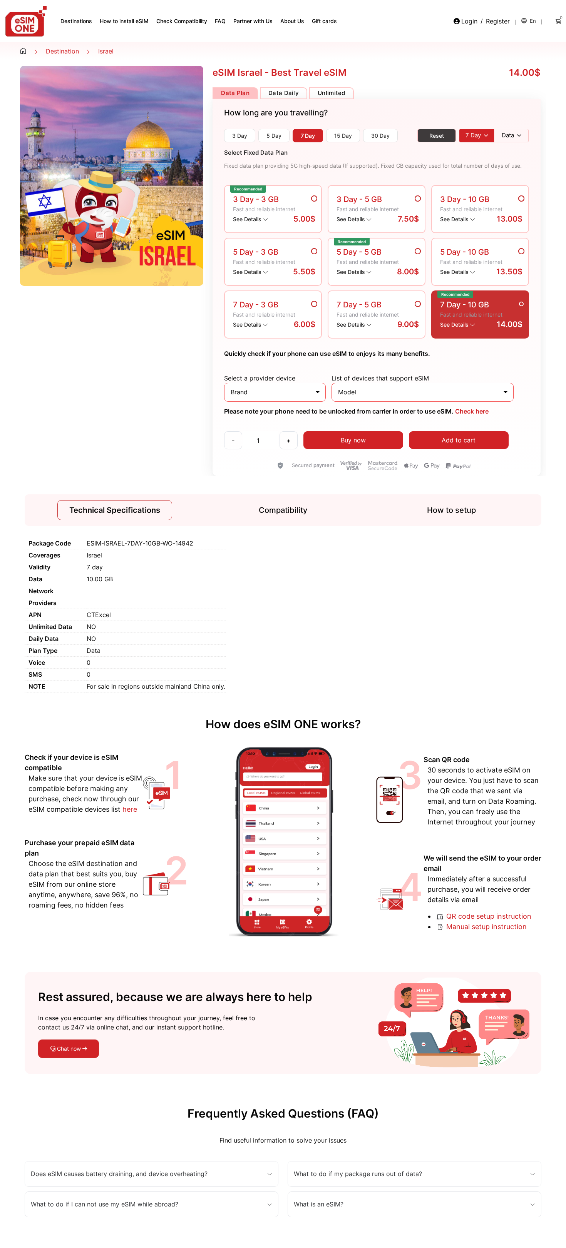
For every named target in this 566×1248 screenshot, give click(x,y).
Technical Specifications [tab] (114, 510)
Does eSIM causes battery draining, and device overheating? (119, 1174)
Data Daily (283, 93)
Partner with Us (253, 21)
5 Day (273, 135)
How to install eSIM (124, 21)
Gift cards (324, 21)
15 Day (343, 135)
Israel (106, 51)
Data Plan (235, 93)
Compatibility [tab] (283, 510)
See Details (248, 219)
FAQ (220, 21)
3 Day (239, 135)
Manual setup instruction (485, 927)
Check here (471, 411)
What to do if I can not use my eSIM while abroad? (104, 1204)
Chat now (68, 1048)
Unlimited (331, 93)
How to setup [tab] (451, 510)
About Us (292, 21)
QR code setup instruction (487, 916)
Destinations (76, 21)
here (129, 809)
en (532, 21)
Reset (436, 135)
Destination (62, 51)
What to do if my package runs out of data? (358, 1174)
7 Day (308, 135)
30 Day (380, 135)
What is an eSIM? (318, 1204)
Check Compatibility (181, 21)
